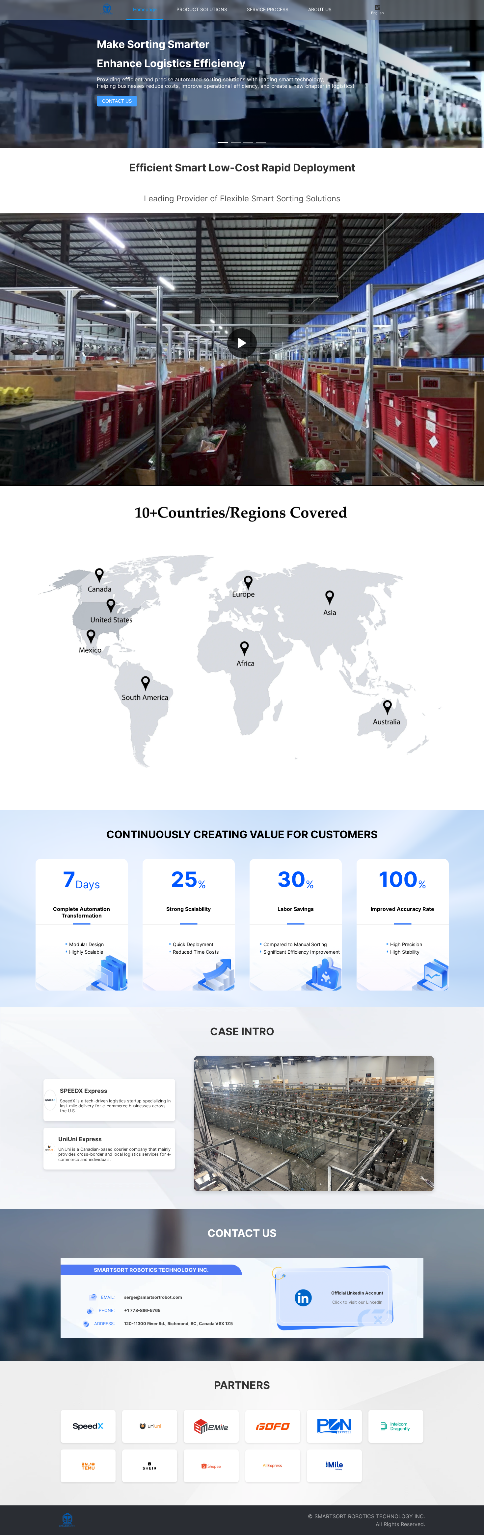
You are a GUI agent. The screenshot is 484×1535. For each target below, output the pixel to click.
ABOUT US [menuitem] (320, 9)
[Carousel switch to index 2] (236, 142)
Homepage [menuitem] (145, 9)
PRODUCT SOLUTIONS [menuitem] (201, 9)
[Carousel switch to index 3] (248, 142)
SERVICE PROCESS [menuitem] (267, 9)
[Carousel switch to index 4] (261, 142)
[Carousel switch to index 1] (223, 142)
